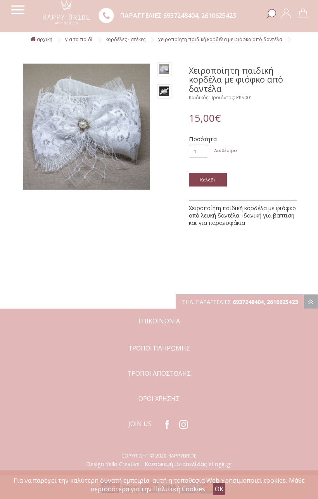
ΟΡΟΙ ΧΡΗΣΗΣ (159, 398)
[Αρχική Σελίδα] (66, 11)
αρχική (44, 39)
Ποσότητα (203, 139)
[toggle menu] (18, 9)
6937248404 (180, 15)
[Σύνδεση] (286, 12)
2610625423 (218, 15)
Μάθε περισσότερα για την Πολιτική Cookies (198, 484)
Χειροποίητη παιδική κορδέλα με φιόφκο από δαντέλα (220, 39)
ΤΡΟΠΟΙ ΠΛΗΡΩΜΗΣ (159, 348)
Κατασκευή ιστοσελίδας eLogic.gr (188, 464)
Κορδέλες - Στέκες (125, 39)
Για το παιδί (79, 39)
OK (219, 489)
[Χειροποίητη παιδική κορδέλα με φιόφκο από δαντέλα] (86, 127)
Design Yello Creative (113, 464)
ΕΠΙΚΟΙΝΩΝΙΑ (159, 321)
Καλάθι (207, 180)
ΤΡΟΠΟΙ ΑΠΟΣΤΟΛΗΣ (159, 373)
